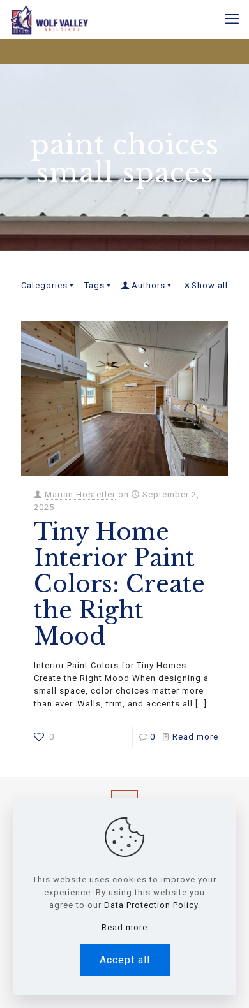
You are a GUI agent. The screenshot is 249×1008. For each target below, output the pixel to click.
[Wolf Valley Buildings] (49, 19)
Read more (195, 736)
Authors (148, 285)
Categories (44, 285)
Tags (94, 285)
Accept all (125, 960)
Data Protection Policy (151, 905)
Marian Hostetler (80, 494)
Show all (210, 285)
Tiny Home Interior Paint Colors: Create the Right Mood (119, 584)
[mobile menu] (232, 19)
